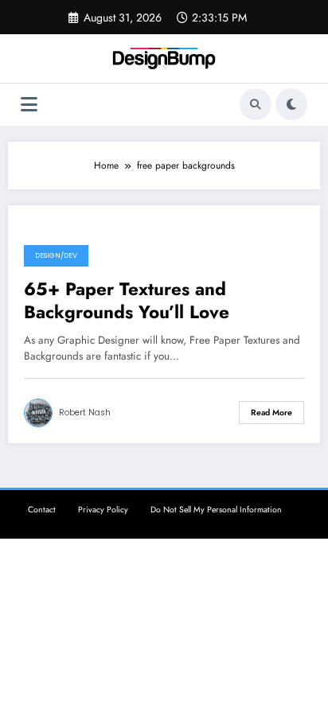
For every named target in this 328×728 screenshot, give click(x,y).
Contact (42, 510)
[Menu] (29, 105)
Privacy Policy (103, 510)
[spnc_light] (291, 104)
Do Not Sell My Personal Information (216, 510)
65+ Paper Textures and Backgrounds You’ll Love (126, 301)
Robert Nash (85, 413)
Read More (271, 413)
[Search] (255, 104)
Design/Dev (56, 255)
